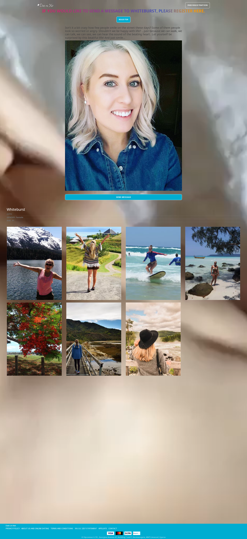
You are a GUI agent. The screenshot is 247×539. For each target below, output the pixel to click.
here (199, 11)
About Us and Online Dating (35, 528)
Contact (112, 528)
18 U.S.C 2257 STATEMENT (86, 528)
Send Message (123, 197)
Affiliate (102, 528)
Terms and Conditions (62, 528)
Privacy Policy (13, 528)
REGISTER (123, 19)
